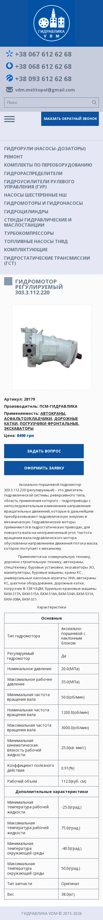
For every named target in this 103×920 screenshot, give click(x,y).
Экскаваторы (19, 428)
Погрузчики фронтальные (49, 423)
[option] (52, 347)
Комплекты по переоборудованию (48, 165)
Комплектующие (26, 250)
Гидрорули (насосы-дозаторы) (45, 149)
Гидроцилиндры (26, 212)
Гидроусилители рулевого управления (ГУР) (39, 184)
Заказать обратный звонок (70, 118)
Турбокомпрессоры (29, 233)
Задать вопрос (44, 451)
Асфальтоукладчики (28, 418)
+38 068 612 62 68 (43, 66)
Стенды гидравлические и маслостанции (38, 222)
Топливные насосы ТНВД (36, 241)
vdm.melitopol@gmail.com (44, 90)
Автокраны (52, 413)
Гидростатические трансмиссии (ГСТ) (47, 260)
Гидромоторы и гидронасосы (43, 203)
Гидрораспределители (33, 173)
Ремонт (13, 157)
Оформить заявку (44, 468)
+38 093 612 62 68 (43, 78)
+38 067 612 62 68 (43, 54)
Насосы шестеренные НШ (35, 195)
